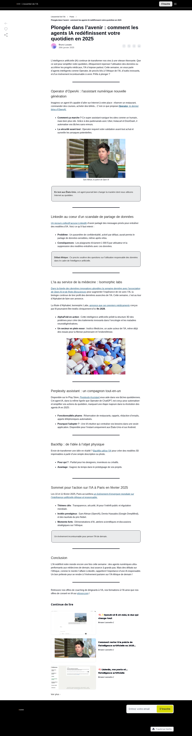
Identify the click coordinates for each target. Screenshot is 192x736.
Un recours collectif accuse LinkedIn (69, 223)
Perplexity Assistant (90, 397)
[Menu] (175, 3)
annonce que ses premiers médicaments (109, 305)
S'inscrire (165, 4)
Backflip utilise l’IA (102, 451)
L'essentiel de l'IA (58, 17)
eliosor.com (82, 593)
